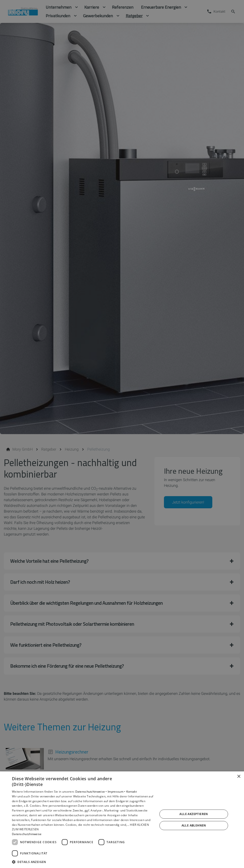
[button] (82, 861)
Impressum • (117, 792)
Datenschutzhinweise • (91, 792)
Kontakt (131, 792)
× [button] (238, 776)
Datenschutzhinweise (27, 834)
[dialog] (122, 819)
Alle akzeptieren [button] (193, 814)
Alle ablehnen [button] (194, 825)
